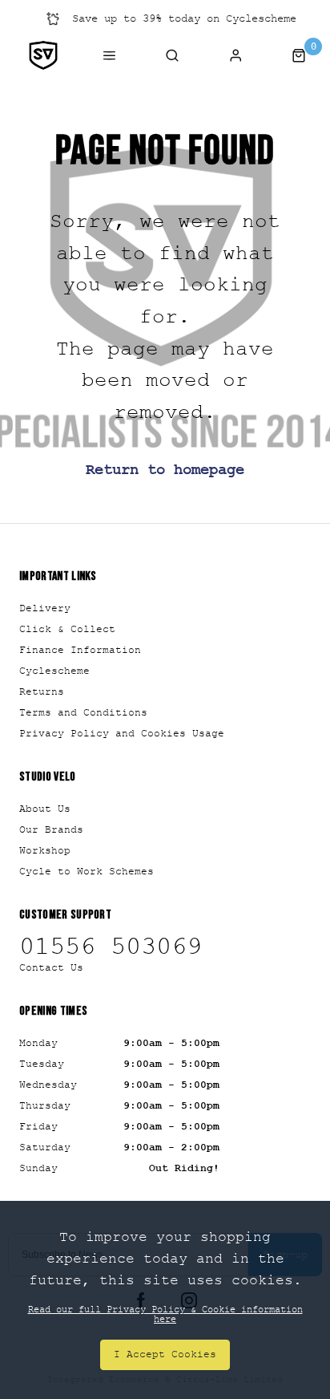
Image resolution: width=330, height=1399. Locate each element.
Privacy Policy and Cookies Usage (121, 733)
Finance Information (80, 649)
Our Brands (51, 829)
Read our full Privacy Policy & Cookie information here (165, 1314)
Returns (41, 691)
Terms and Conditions (83, 712)
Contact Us (51, 967)
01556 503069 (110, 946)
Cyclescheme (54, 670)
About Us (44, 808)
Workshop (44, 850)
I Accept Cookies (165, 1354)
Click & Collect (67, 628)
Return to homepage (165, 470)
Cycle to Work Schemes (86, 871)
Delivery (44, 608)
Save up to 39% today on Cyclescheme (184, 18)
